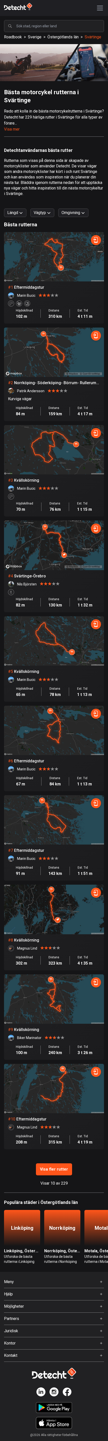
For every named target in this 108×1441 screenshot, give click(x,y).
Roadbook (13, 37)
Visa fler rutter (54, 1169)
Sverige (34, 37)
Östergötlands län (63, 37)
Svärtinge (93, 37)
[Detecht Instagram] (54, 1392)
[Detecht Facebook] (67, 1392)
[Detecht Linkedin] (40, 1392)
